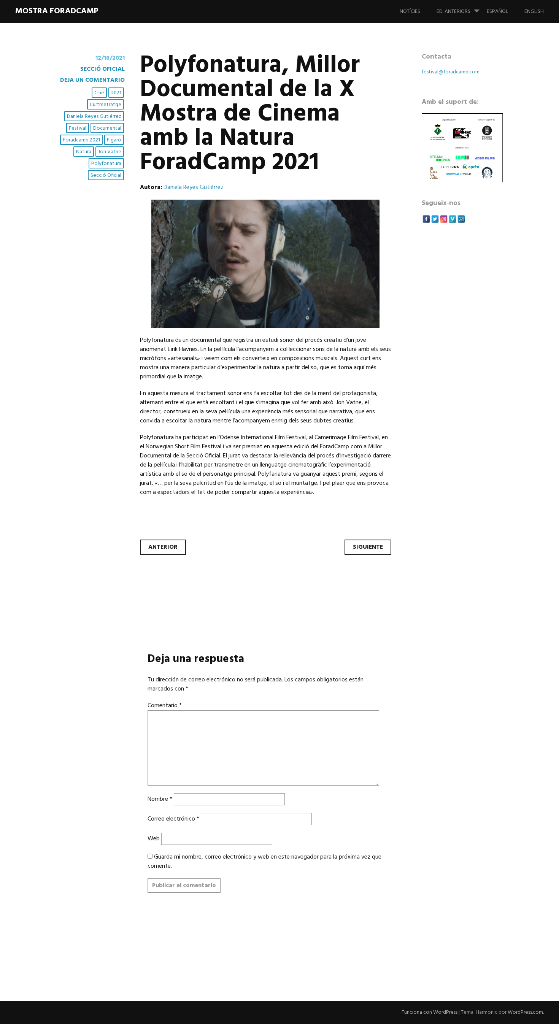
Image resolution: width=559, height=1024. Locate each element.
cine (99, 93)
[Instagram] (444, 219)
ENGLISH (534, 11)
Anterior (163, 547)
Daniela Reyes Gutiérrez (94, 116)
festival (77, 128)
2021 (116, 93)
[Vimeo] (452, 219)
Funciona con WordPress (429, 1012)
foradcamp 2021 (81, 140)
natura (83, 152)
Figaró (114, 140)
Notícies (410, 11)
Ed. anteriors (453, 11)
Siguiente (368, 547)
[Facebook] (426, 219)
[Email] (461, 219)
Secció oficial (102, 69)
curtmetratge (105, 104)
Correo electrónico (173, 819)
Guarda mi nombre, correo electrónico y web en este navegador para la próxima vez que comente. (264, 861)
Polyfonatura (106, 163)
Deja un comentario (92, 80)
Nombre (160, 799)
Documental (107, 128)
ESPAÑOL (497, 11)
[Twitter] (435, 219)
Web (154, 839)
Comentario (165, 706)
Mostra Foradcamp (56, 11)
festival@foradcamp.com (451, 72)
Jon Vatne (109, 152)
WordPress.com (525, 1012)
